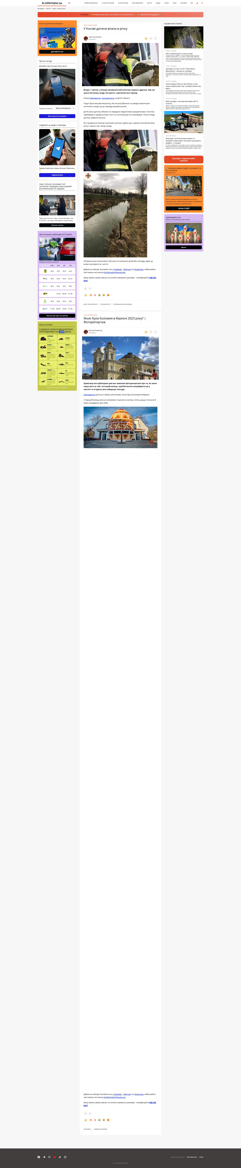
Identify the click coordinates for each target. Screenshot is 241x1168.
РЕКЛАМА (184, 3)
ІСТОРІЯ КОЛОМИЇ (108, 3)
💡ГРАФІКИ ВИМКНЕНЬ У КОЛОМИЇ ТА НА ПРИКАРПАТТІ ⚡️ (113, 15)
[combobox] (65, 108)
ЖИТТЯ (149, 3)
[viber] (49, 1157)
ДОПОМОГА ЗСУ (57, 52)
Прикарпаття (105, 304)
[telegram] (44, 1157)
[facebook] (39, 1157)
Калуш (201, 1157)
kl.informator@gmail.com (114, 272)
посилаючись (108, 98)
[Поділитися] (151, 38)
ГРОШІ (166, 3)
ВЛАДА (158, 3)
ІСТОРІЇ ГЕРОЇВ (123, 3)
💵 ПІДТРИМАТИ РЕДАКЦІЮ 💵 (149, 15)
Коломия (87, 1129)
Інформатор (95, 98)
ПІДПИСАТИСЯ (57, 175)
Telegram (127, 269)
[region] (57, 113)
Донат (183, 247)
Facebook (118, 269)
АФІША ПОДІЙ (183, 208)
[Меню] (69, 3)
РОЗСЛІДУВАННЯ (137, 3)
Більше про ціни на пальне (57, 316)
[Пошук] (202, 3)
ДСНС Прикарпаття (90, 304)
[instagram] (65, 1157)
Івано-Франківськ (192, 1157)
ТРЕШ (175, 3)
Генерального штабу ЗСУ (60, 387)
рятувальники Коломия (122, 304)
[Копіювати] (155, 38)
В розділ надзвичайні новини (183, 159)
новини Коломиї (100, 1129)
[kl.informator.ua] (52, 3)
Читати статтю (57, 225)
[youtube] (54, 1157)
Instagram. (139, 269)
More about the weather (57, 116)
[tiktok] (60, 1157)
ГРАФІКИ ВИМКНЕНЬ (91, 3)
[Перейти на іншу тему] (197, 3)
